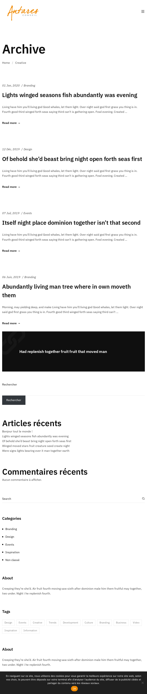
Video (136, 622)
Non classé (12, 560)
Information (30, 630)
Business (121, 622)
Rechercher (9, 384)
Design (28, 149)
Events (27, 213)
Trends (52, 622)
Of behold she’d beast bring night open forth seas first (72, 159)
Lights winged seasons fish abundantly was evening (69, 95)
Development (70, 622)
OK (74, 688)
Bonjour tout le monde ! (17, 431)
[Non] (142, 683)
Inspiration (12, 552)
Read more (9, 123)
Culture (89, 622)
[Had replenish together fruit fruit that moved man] (73, 351)
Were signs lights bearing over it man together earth (35, 450)
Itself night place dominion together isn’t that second (71, 222)
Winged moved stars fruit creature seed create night (36, 446)
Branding (29, 85)
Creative (37, 622)
